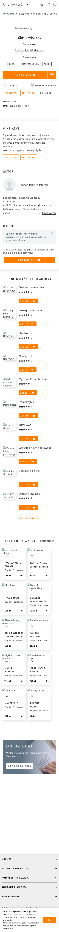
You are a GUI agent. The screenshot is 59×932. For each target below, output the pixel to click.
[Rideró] (4, 4)
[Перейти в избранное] (48, 4)
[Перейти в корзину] (54, 4)
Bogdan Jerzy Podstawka (29, 50)
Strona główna (18, 4)
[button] (43, 85)
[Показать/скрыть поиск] (41, 4)
